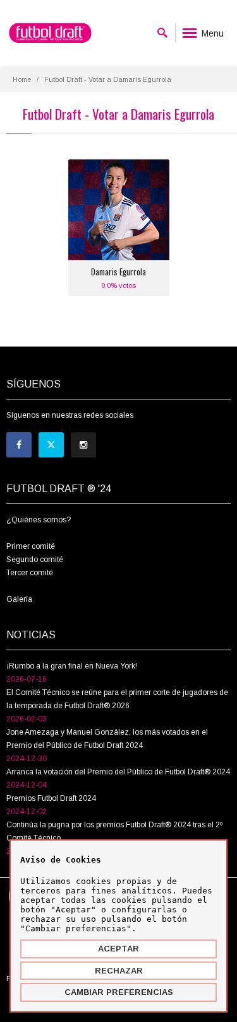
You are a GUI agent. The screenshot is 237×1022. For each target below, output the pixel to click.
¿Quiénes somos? (38, 519)
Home (22, 79)
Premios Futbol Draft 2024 (51, 798)
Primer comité (30, 546)
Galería (19, 599)
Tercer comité (29, 572)
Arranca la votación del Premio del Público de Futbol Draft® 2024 (118, 771)
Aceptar (118, 948)
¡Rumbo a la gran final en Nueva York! (71, 666)
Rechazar (119, 970)
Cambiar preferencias (118, 992)
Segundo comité (34, 559)
